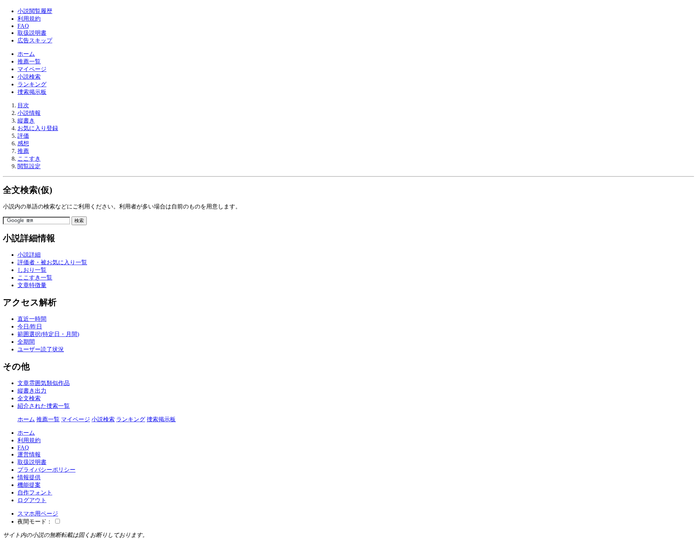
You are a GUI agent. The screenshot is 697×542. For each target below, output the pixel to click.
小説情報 (29, 113)
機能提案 (29, 485)
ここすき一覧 (34, 277)
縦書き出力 (31, 391)
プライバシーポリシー (46, 470)
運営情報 (29, 454)
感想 (23, 143)
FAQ (23, 26)
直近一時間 (31, 319)
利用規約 (29, 19)
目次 (23, 105)
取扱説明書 (31, 33)
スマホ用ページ (37, 513)
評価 (23, 136)
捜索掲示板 (31, 92)
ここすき (29, 159)
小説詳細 (29, 255)
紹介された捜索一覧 (43, 406)
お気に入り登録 (37, 128)
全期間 (26, 342)
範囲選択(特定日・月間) (48, 334)
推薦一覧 (29, 61)
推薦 (23, 151)
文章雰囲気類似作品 (43, 383)
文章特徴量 (31, 285)
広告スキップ (34, 40)
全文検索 (29, 398)
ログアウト (31, 500)
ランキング (31, 84)
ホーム (26, 54)
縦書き (26, 120)
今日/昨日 (29, 326)
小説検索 (29, 77)
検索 (79, 220)
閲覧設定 (29, 166)
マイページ (31, 69)
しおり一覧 (31, 270)
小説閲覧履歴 (34, 11)
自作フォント (34, 492)
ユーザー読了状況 (40, 349)
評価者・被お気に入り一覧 (52, 262)
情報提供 (29, 477)
